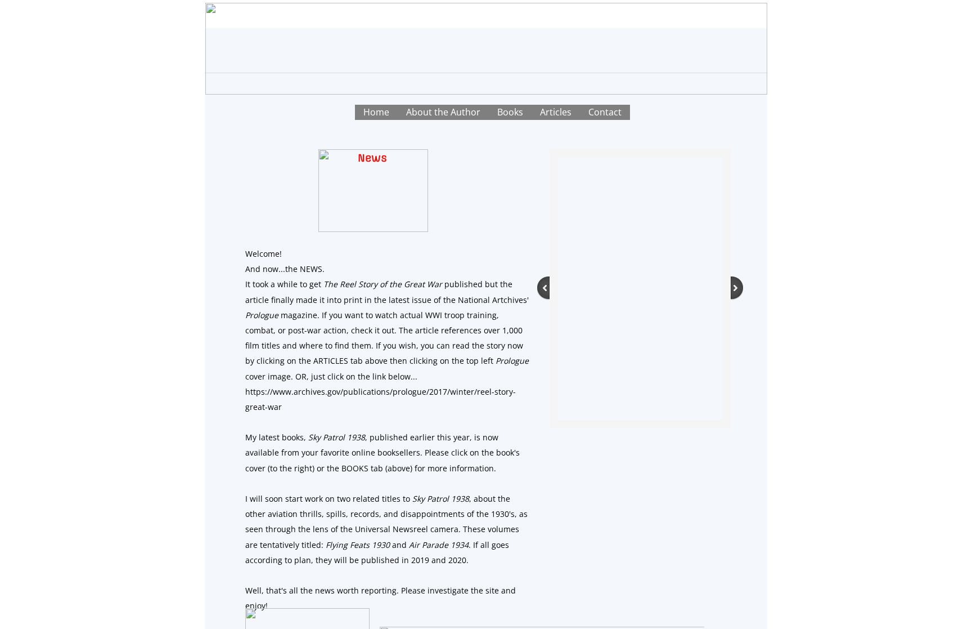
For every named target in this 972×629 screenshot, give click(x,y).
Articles (556, 112)
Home (376, 112)
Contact (605, 112)
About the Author (443, 112)
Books (510, 112)
